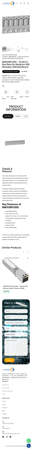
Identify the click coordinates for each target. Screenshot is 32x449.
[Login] (24, 3)
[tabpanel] (16, 181)
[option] (9, 49)
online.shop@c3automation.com (11, 433)
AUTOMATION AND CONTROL (11, 71)
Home (3, 55)
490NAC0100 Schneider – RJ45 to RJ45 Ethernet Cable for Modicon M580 (15, 287)
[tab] (8, 116)
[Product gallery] (16, 26)
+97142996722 (6, 428)
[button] (23, 252)
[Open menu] (17, 3)
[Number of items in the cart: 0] (28, 3)
